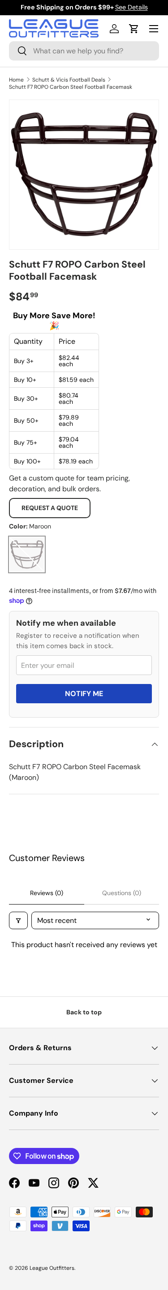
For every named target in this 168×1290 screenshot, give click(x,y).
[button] (134, 29)
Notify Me (84, 693)
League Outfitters (52, 1268)
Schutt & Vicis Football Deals (68, 79)
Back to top (84, 1012)
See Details (131, 7)
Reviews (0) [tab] (46, 893)
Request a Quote (50, 508)
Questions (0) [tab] (121, 893)
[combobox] (84, 51)
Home (16, 79)
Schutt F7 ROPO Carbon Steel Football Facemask (70, 87)
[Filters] (18, 920)
